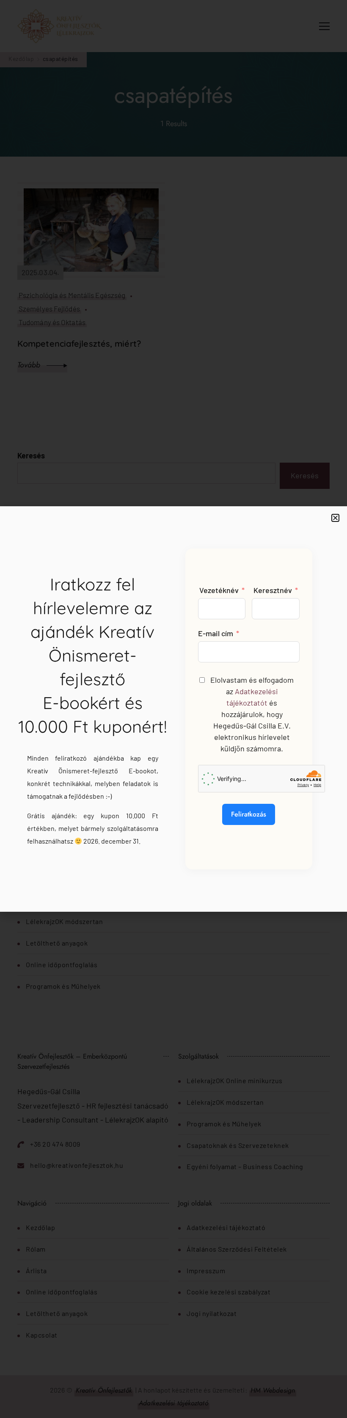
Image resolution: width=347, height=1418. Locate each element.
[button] (335, 518)
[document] (173, 709)
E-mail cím (215, 633)
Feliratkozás (248, 814)
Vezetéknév (219, 590)
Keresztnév (272, 590)
